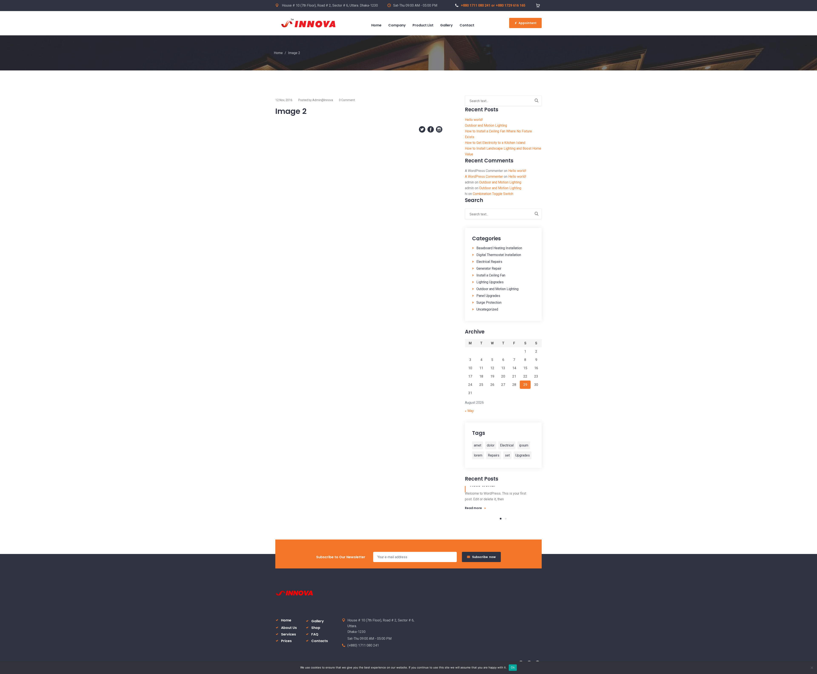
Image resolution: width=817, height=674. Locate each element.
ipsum (523, 445)
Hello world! (474, 120)
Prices (286, 640)
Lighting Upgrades (490, 282)
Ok (513, 667)
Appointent (527, 23)
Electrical (507, 445)
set (507, 455)
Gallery (317, 621)
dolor (490, 445)
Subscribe (484, 557)
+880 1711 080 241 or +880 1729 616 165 (493, 5)
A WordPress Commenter (484, 177)
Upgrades (522, 455)
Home (278, 53)
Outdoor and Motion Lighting (486, 125)
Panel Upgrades (488, 296)
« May (469, 411)
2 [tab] (506, 518)
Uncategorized (487, 309)
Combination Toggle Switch (493, 194)
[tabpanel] (503, 498)
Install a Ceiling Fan (490, 275)
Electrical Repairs (489, 262)
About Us (289, 627)
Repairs (493, 455)
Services (288, 634)
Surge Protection (488, 303)
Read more (473, 508)
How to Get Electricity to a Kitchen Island (495, 143)
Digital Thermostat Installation (498, 255)
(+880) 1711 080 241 (363, 645)
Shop (315, 627)
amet (477, 445)
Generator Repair (488, 268)
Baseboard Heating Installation (499, 248)
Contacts (319, 640)
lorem (478, 455)
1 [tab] (500, 518)
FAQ (314, 634)
